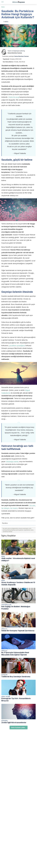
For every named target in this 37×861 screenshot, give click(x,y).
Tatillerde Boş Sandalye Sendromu (15, 677)
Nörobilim (4, 720)
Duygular (4, 674)
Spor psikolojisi (6, 604)
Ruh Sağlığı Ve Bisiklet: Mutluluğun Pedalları (15, 607)
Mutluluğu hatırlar (12, 461)
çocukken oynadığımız (17, 345)
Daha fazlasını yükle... (18, 727)
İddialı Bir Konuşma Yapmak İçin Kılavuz (17, 631)
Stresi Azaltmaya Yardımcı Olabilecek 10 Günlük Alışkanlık (18, 583)
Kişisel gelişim (5, 696)
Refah (3, 7)
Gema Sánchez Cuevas (15, 53)
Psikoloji (4, 628)
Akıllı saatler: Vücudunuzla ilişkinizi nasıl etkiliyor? (18, 559)
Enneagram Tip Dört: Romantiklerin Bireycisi (16, 699)
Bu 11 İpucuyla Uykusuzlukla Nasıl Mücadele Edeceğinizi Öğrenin (15, 653)
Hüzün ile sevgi (13, 97)
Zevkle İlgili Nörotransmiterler (13, 723)
